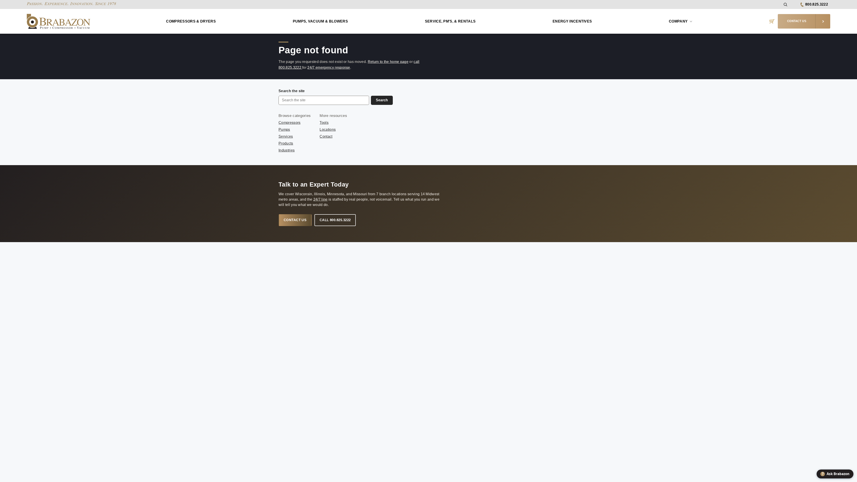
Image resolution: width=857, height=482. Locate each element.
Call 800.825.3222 (335, 220)
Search (382, 100)
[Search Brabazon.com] (785, 4)
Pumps (284, 129)
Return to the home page (388, 62)
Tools (324, 123)
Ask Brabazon (836, 474)
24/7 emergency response (328, 67)
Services (286, 136)
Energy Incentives (572, 21)
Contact (326, 136)
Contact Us (295, 220)
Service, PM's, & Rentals (450, 21)
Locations (328, 129)
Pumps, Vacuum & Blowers (320, 21)
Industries (287, 150)
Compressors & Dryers (191, 21)
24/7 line (320, 199)
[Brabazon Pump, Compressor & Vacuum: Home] (58, 21)
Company (679, 21)
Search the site (292, 91)
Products (286, 143)
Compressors (290, 123)
